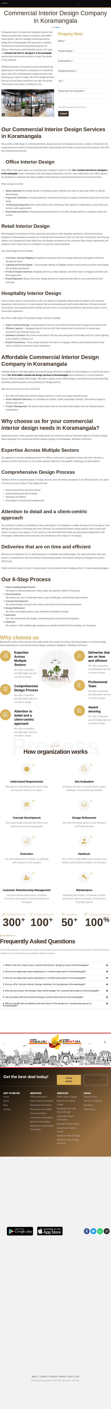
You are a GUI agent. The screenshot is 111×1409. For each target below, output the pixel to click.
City (60, 81)
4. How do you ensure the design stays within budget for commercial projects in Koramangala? (51, 990)
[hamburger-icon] (79, 4)
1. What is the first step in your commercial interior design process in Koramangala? (46, 965)
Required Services (67, 71)
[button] (55, 965)
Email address (65, 61)
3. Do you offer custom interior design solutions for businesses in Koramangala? (44, 984)
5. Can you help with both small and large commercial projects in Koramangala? (43, 997)
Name (62, 41)
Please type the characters (71, 91)
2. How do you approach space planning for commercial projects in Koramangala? (44, 971)
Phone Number (66, 51)
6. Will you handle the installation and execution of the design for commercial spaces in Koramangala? (47, 1004)
